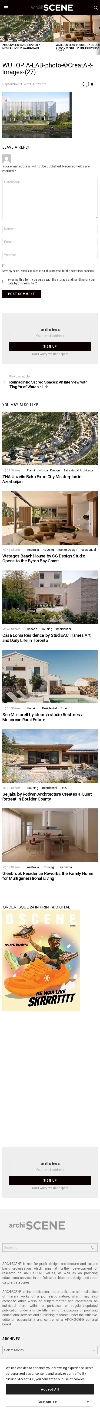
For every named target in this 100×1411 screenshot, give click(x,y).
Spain (64, 708)
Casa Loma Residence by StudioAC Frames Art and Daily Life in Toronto (46, 638)
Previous (2, 35)
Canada (32, 629)
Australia (33, 549)
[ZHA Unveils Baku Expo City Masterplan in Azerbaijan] (26, 28)
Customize (47, 1402)
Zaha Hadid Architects (78, 470)
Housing (48, 549)
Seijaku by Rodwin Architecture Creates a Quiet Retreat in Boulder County (47, 796)
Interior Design (67, 549)
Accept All (50, 1389)
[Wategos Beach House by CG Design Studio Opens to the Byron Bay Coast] (50, 518)
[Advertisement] (50, 1082)
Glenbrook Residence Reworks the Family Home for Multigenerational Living (47, 876)
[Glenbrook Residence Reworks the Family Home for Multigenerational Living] (50, 835)
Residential (88, 549)
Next (97, 35)
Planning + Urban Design (43, 470)
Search (93, 1248)
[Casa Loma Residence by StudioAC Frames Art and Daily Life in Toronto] (50, 597)
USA (64, 788)
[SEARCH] (96, 7)
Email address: (50, 329)
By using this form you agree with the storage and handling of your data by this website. (51, 281)
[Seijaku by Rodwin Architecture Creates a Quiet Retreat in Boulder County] (50, 756)
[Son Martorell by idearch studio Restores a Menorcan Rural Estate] (50, 676)
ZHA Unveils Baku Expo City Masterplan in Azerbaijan (21, 46)
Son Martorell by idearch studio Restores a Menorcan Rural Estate (42, 717)
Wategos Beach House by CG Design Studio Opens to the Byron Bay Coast (43, 558)
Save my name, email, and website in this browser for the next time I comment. (48, 271)
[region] (50, 1385)
